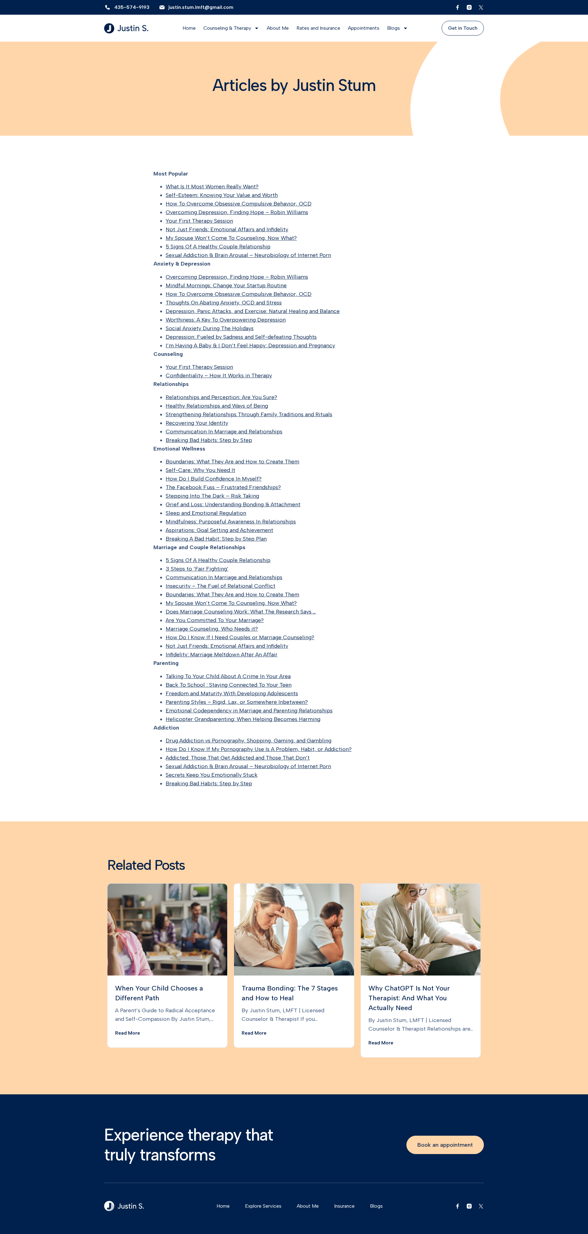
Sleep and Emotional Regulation (206, 513)
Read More (127, 1033)
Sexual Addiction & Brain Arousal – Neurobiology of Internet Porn (248, 255)
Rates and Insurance (318, 28)
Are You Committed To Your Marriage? (215, 620)
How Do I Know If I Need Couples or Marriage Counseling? (240, 637)
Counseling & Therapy (227, 28)
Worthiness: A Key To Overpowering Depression (226, 319)
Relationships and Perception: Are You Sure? (221, 397)
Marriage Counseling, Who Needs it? (212, 628)
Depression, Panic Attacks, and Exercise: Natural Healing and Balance (253, 311)
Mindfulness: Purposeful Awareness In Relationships (231, 521)
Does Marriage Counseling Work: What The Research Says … (241, 611)
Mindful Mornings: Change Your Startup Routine (226, 285)
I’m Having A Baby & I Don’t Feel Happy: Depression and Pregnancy (250, 345)
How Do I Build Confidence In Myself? (214, 478)
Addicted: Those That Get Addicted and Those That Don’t (238, 757)
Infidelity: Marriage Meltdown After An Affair (221, 654)
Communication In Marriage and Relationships (224, 431)
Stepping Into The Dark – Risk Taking (212, 495)
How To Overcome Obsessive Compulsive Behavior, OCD (238, 203)
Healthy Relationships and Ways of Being (217, 405)
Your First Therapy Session (199, 220)
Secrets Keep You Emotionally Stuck (212, 775)
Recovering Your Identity (197, 423)
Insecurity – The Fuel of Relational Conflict (220, 586)
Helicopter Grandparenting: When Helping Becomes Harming (243, 719)
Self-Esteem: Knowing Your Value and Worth (222, 195)
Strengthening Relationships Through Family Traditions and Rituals (249, 414)
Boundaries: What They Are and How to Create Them (232, 461)
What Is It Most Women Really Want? (212, 186)
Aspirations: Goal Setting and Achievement (219, 530)
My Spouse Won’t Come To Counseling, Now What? (231, 238)
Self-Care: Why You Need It (200, 470)
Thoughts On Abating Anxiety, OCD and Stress (224, 302)
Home (189, 28)
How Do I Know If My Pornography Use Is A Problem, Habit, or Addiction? (259, 749)
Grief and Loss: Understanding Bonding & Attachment (233, 504)
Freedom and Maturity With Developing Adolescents (232, 693)
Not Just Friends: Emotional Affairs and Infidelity (227, 229)
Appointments (363, 28)
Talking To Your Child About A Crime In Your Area (228, 676)
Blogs (393, 28)
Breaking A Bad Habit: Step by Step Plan (216, 538)
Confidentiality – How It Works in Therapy (219, 375)
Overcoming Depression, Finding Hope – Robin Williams (237, 212)
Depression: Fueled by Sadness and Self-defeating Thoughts (241, 337)
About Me (278, 28)
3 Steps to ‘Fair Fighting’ (197, 568)
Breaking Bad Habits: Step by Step (209, 440)
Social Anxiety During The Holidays (210, 328)
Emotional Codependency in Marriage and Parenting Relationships (249, 710)
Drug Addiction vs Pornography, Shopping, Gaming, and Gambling (248, 740)
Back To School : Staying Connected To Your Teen (229, 684)
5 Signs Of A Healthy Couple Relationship (218, 246)
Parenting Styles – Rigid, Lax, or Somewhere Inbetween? (237, 702)
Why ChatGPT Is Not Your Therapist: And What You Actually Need (409, 998)
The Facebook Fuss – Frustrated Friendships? (223, 487)
